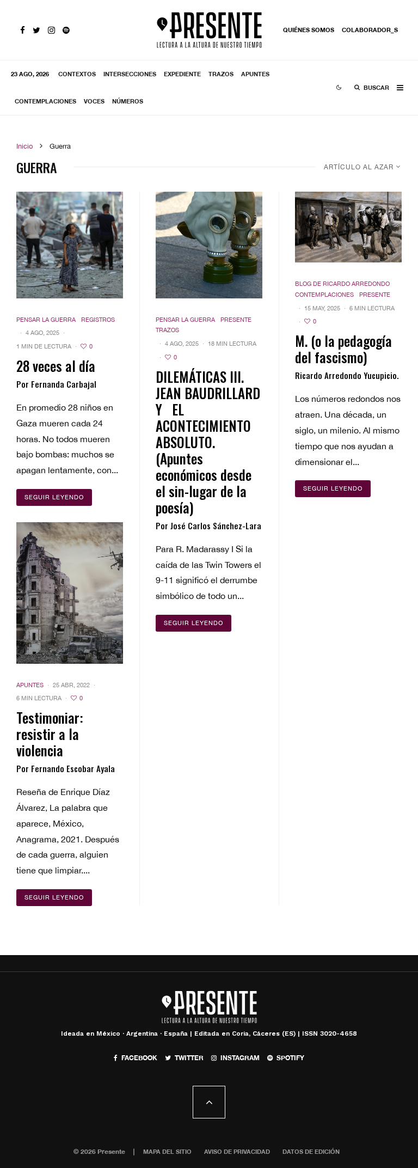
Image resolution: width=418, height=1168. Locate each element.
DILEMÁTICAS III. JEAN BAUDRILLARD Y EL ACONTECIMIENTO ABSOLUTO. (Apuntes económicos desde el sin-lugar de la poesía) (208, 442)
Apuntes (255, 73)
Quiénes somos (308, 29)
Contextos (77, 73)
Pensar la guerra (46, 319)
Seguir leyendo (54, 497)
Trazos (220, 73)
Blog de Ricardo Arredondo (342, 283)
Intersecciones (129, 73)
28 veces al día (55, 366)
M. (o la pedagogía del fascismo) (343, 349)
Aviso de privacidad (237, 1151)
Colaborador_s (370, 29)
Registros (98, 319)
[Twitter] (36, 30)
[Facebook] (22, 30)
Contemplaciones (45, 101)
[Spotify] (66, 30)
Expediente (182, 73)
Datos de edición (311, 1151)
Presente (235, 319)
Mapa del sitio (167, 1151)
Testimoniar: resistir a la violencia (49, 734)
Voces (94, 101)
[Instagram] (51, 30)
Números (127, 101)
